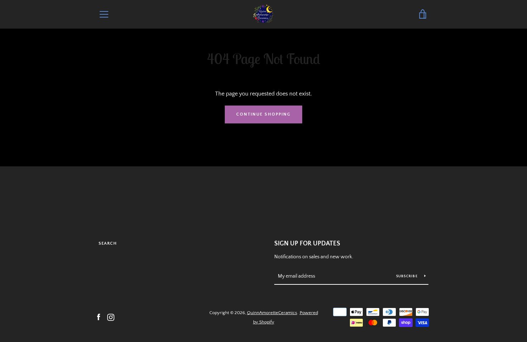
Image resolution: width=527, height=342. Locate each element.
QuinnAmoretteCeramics (272, 312)
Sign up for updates (307, 243)
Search (108, 243)
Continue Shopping (263, 114)
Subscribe (407, 276)
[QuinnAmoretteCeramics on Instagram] (110, 317)
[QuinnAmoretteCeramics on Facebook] (98, 317)
